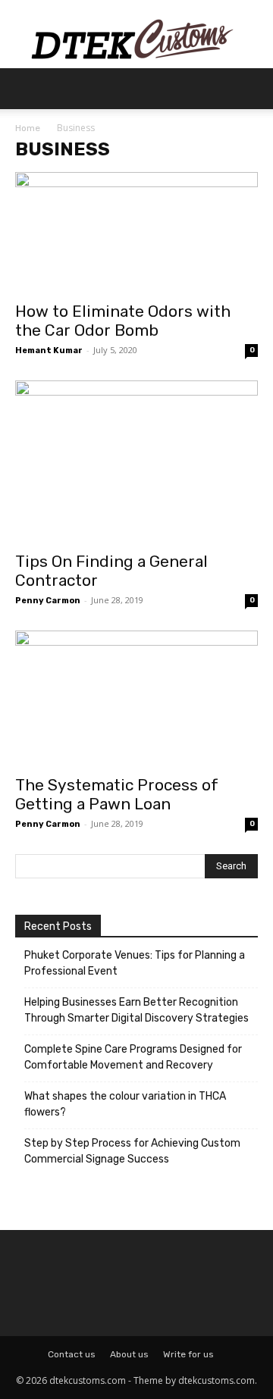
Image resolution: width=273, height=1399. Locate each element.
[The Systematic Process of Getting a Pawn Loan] (136, 698)
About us (129, 1354)
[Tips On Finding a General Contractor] (136, 461)
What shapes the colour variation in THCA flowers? (125, 1104)
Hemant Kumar (49, 350)
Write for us (188, 1354)
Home (27, 128)
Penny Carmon (47, 601)
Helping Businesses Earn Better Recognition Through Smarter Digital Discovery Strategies (136, 1010)
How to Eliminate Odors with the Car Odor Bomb (123, 321)
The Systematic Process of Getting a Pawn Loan (116, 794)
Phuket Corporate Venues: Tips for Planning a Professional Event (134, 963)
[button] (26, 88)
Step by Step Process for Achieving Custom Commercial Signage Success (132, 1151)
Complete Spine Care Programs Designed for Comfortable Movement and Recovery (133, 1057)
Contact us (72, 1354)
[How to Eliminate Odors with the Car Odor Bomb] (136, 232)
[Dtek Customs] (136, 34)
